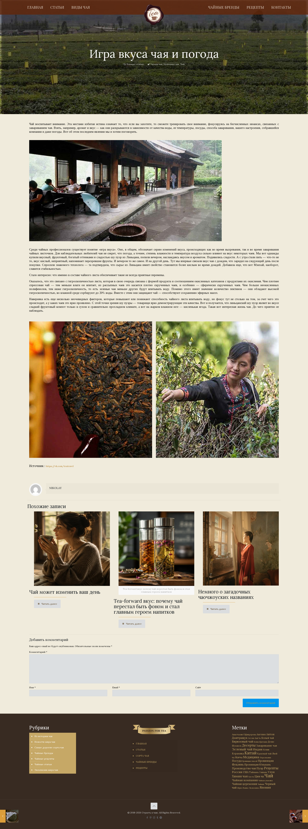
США (245, 772)
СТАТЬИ (140, 749)
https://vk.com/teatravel (59, 466)
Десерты (249, 745)
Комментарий (38, 652)
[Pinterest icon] (151, 817)
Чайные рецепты (44, 758)
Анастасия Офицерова (244, 734)
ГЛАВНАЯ (141, 743)
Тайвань (254, 772)
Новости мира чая (44, 741)
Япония (265, 787)
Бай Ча (258, 738)
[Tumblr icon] (157, 817)
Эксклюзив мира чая (46, 770)
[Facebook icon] (147, 817)
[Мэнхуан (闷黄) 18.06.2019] (9, 816)
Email (116, 687)
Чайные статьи (135, 64)
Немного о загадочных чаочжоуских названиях (226, 594)
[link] (125, 190)
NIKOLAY (55, 488)
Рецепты (271, 768)
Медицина (251, 757)
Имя (32, 687)
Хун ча (251, 777)
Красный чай (264, 753)
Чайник (261, 784)
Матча (238, 757)
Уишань (263, 772)
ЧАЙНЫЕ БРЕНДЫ (146, 761)
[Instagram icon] (154, 817)
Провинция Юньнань (257, 764)
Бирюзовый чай (242, 741)
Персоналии (265, 757)
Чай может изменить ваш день (64, 592)
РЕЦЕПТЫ (141, 768)
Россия (237, 772)
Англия (261, 734)
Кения (266, 749)
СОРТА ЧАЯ (142, 755)
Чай (182, 64)
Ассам (251, 738)
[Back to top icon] (154, 806)
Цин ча (259, 776)
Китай (250, 753)
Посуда (237, 761)
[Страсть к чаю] (154, 15)
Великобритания (260, 742)
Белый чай (267, 737)
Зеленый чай (242, 749)
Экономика (254, 788)
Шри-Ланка (242, 788)
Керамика (238, 753)
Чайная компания (245, 780)
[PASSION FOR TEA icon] (161, 817)
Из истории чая (43, 736)
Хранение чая (171, 64)
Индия (257, 749)
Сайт (198, 687)
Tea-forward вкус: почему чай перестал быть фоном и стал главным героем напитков (148, 606)
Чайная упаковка (265, 780)
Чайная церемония (244, 784)
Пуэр (260, 768)
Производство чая (244, 768)
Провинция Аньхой (249, 761)
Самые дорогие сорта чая (49, 747)
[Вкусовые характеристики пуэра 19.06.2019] (299, 816)
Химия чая (156, 64)
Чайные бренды (43, 753)
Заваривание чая (266, 745)
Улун (271, 772)
